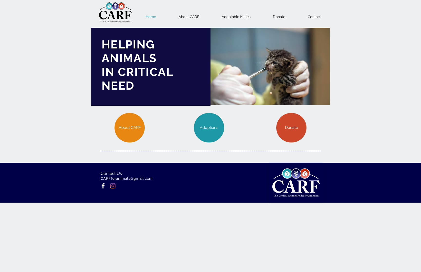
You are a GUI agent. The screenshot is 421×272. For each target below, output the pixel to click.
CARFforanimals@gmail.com (127, 178)
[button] (270, 66)
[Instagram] (112, 185)
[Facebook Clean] (103, 185)
